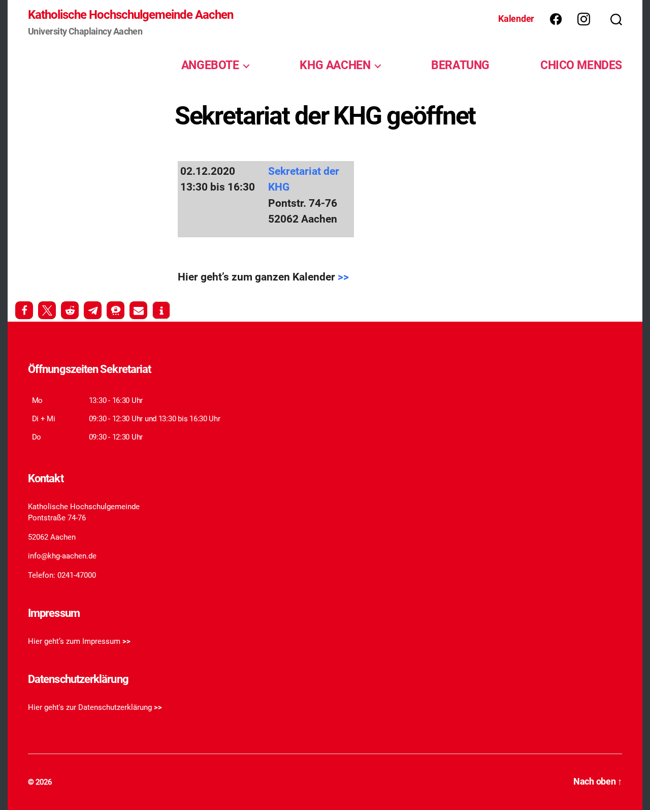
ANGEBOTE (210, 65)
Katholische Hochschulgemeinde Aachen (130, 15)
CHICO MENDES (581, 65)
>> (343, 277)
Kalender (516, 18)
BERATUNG (460, 65)
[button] (24, 310)
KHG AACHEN (335, 65)
